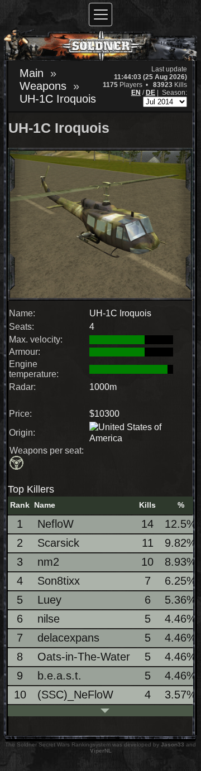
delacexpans (68, 638)
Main (32, 73)
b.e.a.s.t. (59, 675)
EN (136, 93)
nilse (48, 619)
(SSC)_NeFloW (75, 694)
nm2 (48, 562)
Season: (174, 93)
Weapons (43, 86)
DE (150, 93)
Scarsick (58, 543)
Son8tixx (58, 581)
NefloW (55, 524)
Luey (49, 600)
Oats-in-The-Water (83, 656)
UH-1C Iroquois (58, 99)
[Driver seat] (17, 464)
